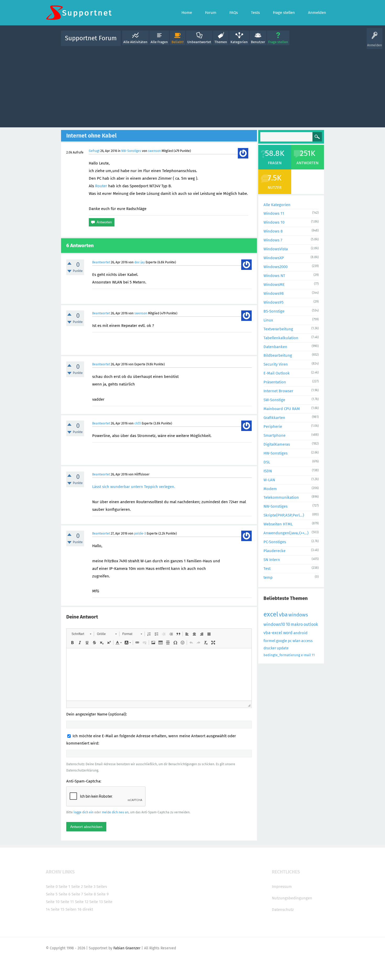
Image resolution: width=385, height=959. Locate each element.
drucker (269, 648)
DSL (266, 462)
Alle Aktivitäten (135, 42)
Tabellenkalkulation (280, 338)
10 (288, 624)
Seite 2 (77, 886)
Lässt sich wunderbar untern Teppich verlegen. (133, 486)
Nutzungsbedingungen (292, 898)
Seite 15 (57, 909)
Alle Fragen (159, 42)
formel (269, 640)
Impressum (282, 886)
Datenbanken (275, 346)
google (281, 641)
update (283, 648)
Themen (220, 42)
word (288, 632)
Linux (268, 320)
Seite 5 (52, 894)
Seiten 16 (73, 909)
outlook (311, 624)
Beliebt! (178, 42)
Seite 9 (103, 894)
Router (101, 186)
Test (267, 568)
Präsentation (274, 382)
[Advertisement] (192, 85)
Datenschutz (283, 909)
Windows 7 (272, 240)
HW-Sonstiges (275, 453)
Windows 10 (273, 222)
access (307, 641)
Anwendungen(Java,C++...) (286, 533)
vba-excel (272, 632)
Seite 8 (90, 894)
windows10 (274, 624)
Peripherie (272, 426)
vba (283, 614)
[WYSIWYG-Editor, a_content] (159, 674)
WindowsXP (273, 258)
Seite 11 (67, 901)
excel (270, 614)
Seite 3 (89, 886)
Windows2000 (275, 266)
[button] (81, 634)
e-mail (306, 655)
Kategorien (239, 42)
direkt (87, 909)
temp (268, 577)
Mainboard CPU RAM (281, 408)
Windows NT (274, 275)
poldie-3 (140, 533)
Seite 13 (96, 901)
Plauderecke (274, 550)
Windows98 (273, 293)
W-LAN (269, 480)
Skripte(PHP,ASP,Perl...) (283, 515)
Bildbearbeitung (277, 355)
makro (297, 624)
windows (298, 615)
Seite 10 (52, 901)
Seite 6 (64, 894)
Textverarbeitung (278, 329)
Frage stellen (278, 42)
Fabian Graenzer (126, 948)
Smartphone (274, 435)
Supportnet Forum (91, 38)
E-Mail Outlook (276, 373)
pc (290, 641)
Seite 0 (52, 886)
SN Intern (271, 559)
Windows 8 (273, 231)
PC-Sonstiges (274, 542)
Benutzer (258, 42)
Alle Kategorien (276, 204)
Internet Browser (278, 391)
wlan (296, 641)
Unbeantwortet (199, 42)
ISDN (267, 471)
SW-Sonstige (274, 400)
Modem (270, 488)
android (300, 633)
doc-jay (139, 262)
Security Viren (275, 364)
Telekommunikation (281, 497)
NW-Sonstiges (131, 151)
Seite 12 (81, 901)
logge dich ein (84, 812)
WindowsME (274, 284)
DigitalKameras (276, 444)
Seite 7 (77, 894)
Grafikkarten (274, 417)
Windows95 (273, 302)
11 (313, 655)
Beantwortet (101, 262)
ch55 (137, 423)
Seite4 (101, 886)
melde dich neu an (115, 812)
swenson (154, 151)
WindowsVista (275, 249)
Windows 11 (273, 213)
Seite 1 (64, 886)
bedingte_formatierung (281, 655)
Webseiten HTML (278, 524)
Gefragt (94, 151)
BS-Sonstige (273, 311)
